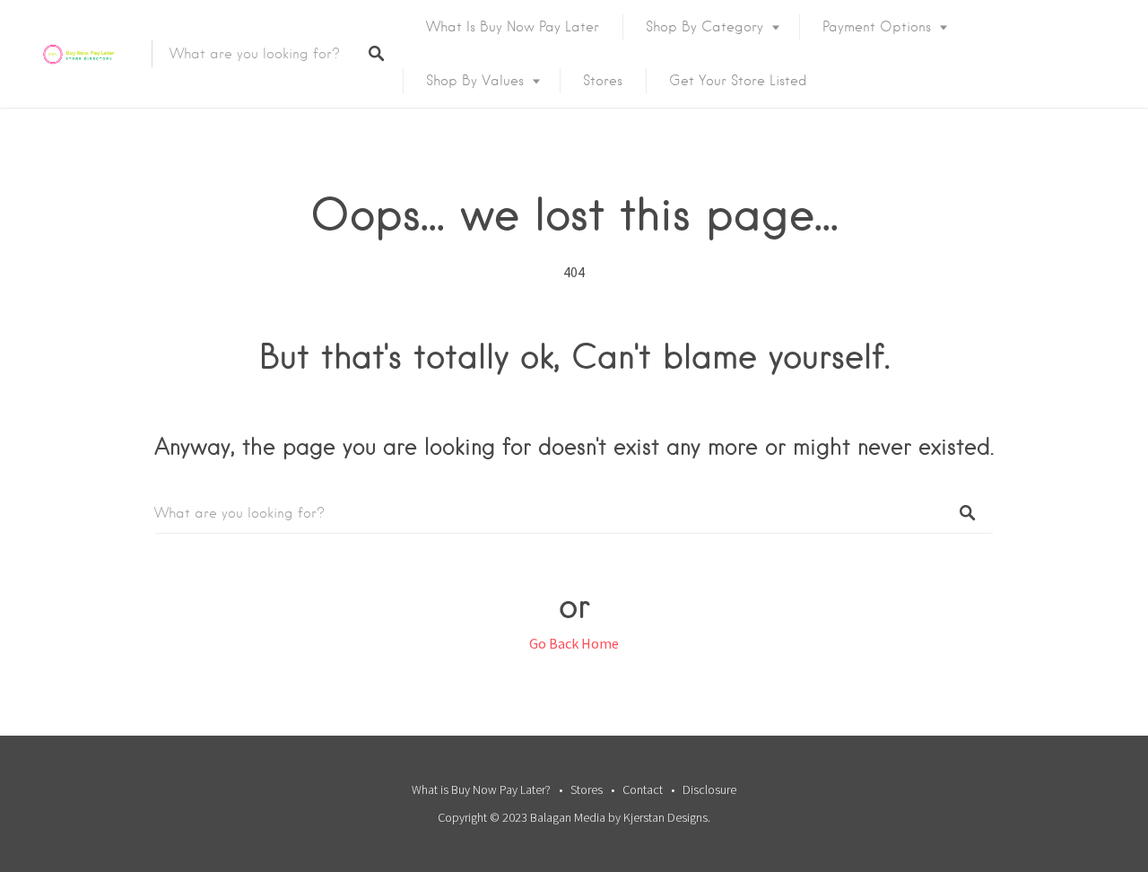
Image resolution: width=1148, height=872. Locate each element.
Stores (602, 81)
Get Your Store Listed (738, 81)
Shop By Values (475, 81)
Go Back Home (574, 643)
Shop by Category (704, 27)
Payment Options (876, 27)
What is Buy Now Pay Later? (481, 789)
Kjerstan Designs (665, 817)
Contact (642, 789)
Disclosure (709, 789)
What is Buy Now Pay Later (512, 27)
